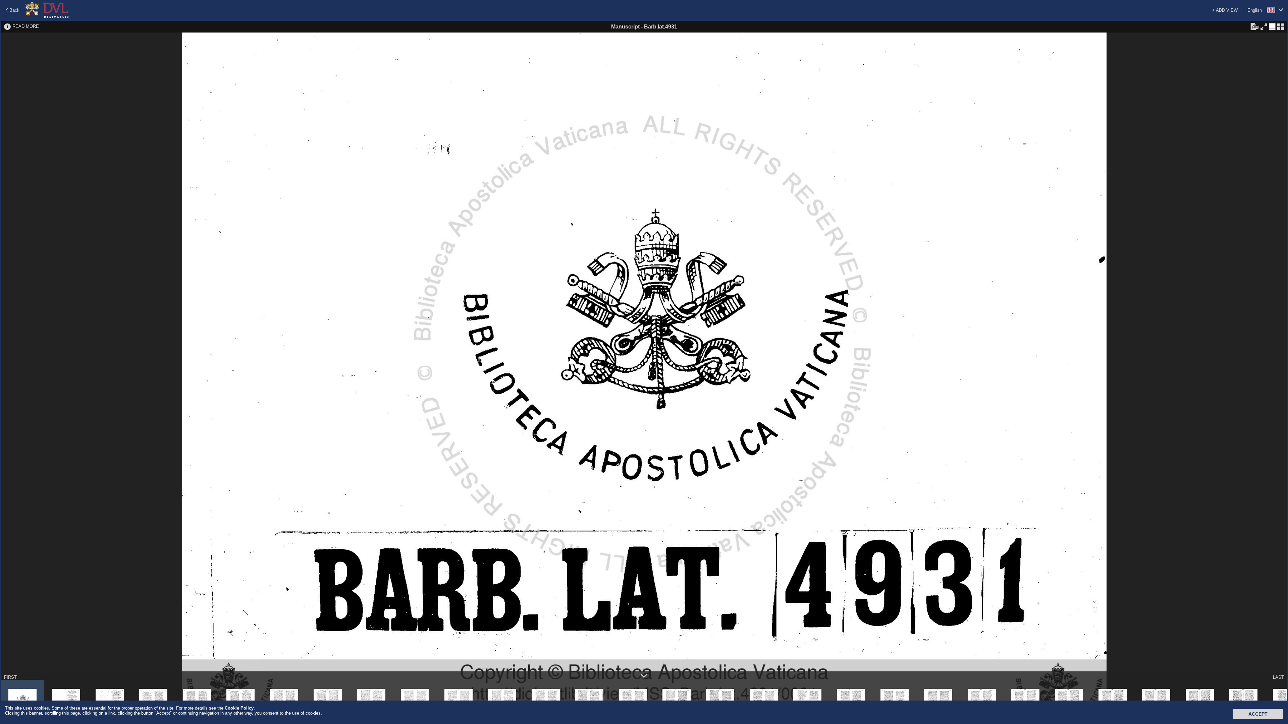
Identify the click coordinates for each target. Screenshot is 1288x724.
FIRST (10, 677)
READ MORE (25, 26)
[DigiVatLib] (47, 16)
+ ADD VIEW (1225, 10)
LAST (1278, 677)
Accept (1258, 714)
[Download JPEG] (1254, 26)
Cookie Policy (239, 708)
